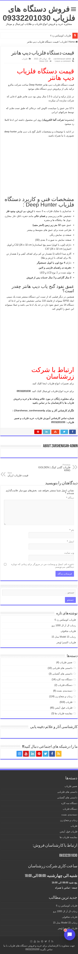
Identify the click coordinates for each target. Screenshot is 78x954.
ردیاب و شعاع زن (63, 696)
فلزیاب (63, 41)
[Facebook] (52, 754)
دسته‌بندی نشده (64, 690)
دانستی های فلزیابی (62, 668)
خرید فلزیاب (27, 418)
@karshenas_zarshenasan (28, 410)
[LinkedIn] (32, 754)
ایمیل (70, 541)
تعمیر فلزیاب (66, 662)
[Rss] (58, 754)
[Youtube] (26, 754)
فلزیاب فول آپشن (63, 707)
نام (71, 530)
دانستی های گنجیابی (62, 673)
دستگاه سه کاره (64, 679)
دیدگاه (70, 497)
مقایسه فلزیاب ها (63, 713)
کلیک (38, 391)
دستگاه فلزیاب (65, 685)
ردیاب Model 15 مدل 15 (64, 636)
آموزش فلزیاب (43, 418)
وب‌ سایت (69, 552)
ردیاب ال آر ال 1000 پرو (64, 625)
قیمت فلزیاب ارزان (18, 474)
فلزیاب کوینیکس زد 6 (60, 35)
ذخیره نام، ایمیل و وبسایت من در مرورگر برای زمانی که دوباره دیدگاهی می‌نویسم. (42, 565)
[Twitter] (45, 754)
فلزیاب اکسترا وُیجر (66, 642)
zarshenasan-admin (62, 59)
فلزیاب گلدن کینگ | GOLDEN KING (54, 468)
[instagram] (19, 754)
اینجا (44, 383)
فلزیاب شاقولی (68, 631)
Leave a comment (63, 61)
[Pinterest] (39, 754)
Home (72, 41)
